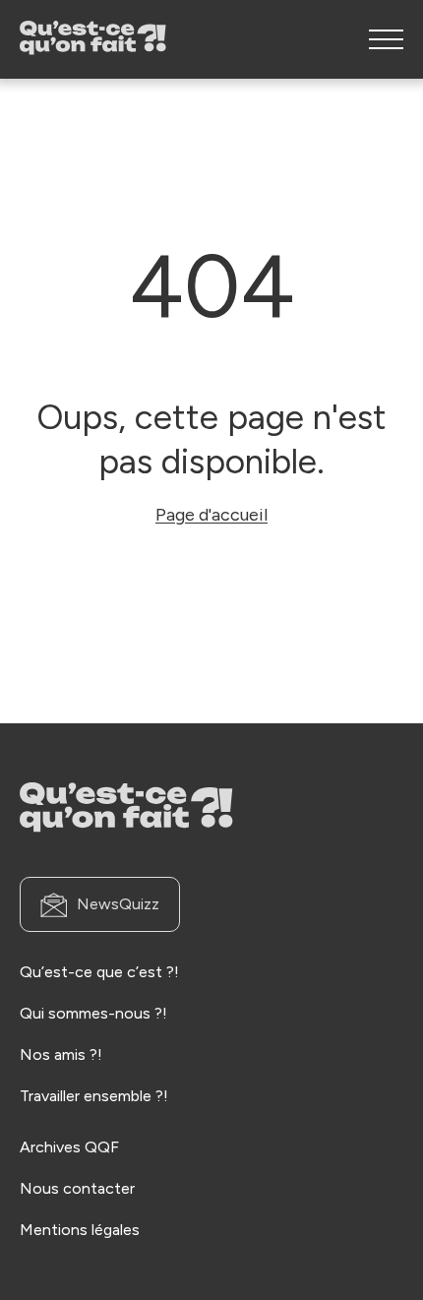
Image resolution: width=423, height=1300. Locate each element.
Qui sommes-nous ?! (93, 1013)
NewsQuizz (118, 904)
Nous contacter (77, 1188)
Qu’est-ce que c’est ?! (99, 971)
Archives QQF (69, 1147)
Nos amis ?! (61, 1054)
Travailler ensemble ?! (94, 1095)
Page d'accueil (211, 515)
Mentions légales (80, 1229)
